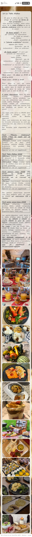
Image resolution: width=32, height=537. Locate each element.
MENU (25, 3)
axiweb (29, 535)
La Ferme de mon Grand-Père (9, 535)
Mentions (24, 535)
